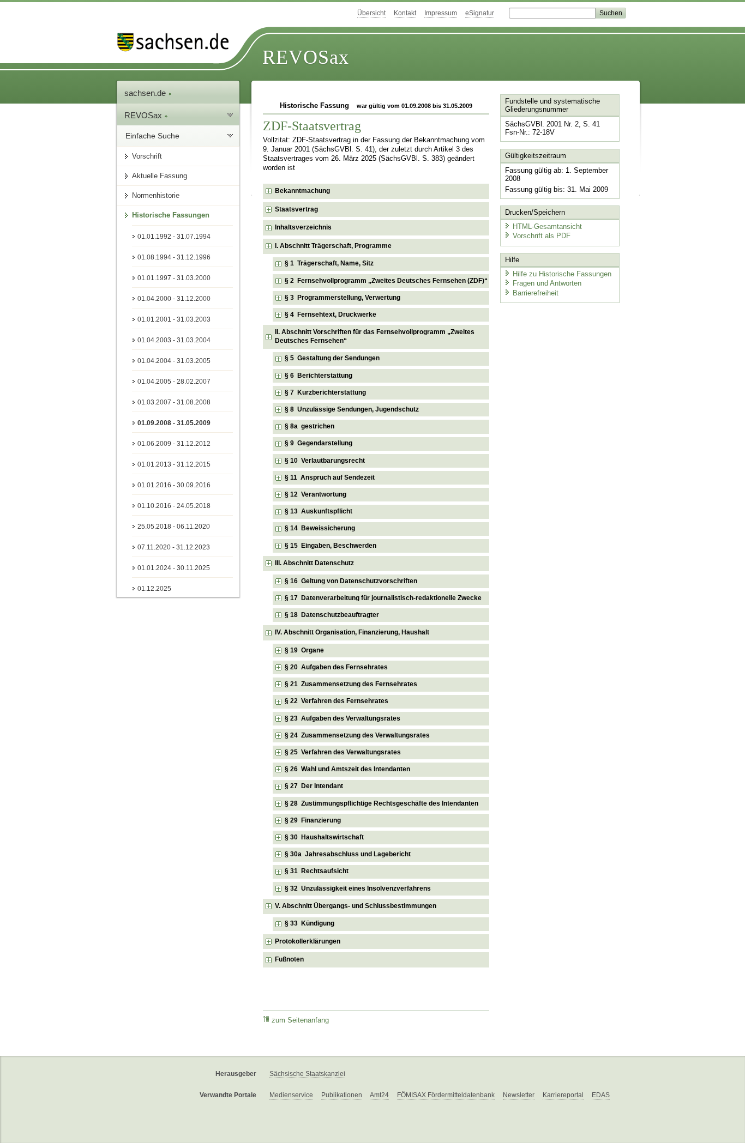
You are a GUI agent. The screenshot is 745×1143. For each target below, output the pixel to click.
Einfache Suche (152, 135)
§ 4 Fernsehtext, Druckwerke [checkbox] (330, 314)
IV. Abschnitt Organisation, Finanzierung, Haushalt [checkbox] (352, 632)
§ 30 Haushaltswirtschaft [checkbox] (324, 837)
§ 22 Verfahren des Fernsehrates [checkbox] (336, 701)
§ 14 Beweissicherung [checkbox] (320, 528)
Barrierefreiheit (535, 293)
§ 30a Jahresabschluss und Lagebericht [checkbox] (348, 854)
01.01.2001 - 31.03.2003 (174, 319)
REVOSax (305, 57)
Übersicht (371, 13)
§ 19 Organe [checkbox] (304, 650)
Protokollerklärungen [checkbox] (307, 941)
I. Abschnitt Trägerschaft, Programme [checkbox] (333, 246)
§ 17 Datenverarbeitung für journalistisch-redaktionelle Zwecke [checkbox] (383, 598)
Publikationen (341, 1095)
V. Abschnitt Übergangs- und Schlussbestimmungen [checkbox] (355, 906)
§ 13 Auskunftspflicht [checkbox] (318, 511)
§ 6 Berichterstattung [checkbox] (318, 375)
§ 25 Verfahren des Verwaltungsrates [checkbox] (343, 752)
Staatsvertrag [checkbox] (296, 209)
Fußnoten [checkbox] (289, 959)
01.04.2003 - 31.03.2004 (174, 340)
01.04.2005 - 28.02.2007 (174, 381)
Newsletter (518, 1095)
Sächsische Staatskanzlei (307, 1074)
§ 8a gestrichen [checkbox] (309, 426)
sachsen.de (146, 93)
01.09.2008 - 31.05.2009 (174, 423)
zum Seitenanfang (300, 1020)
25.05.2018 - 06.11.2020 (173, 526)
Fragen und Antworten (547, 283)
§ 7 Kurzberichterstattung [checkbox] (325, 392)
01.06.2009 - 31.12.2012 (174, 443)
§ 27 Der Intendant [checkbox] (314, 786)
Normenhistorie (155, 195)
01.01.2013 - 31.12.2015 (174, 464)
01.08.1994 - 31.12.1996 (174, 257)
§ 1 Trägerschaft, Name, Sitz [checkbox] (329, 263)
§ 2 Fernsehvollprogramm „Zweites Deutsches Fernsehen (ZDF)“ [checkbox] (386, 281)
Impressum (440, 13)
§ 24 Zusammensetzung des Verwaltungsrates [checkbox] (357, 735)
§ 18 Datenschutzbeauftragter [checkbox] (332, 615)
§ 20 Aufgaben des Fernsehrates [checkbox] (336, 667)
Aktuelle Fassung (159, 176)
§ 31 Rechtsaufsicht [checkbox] (317, 871)
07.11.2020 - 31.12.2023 (173, 547)
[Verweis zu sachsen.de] (177, 42)
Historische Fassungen (170, 215)
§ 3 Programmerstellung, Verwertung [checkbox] (342, 297)
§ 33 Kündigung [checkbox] (309, 923)
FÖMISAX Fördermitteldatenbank (446, 1095)
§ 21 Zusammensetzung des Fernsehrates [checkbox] (351, 684)
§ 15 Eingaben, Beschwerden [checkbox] (330, 545)
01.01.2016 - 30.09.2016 (174, 485)
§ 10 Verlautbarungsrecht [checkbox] (325, 460)
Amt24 (379, 1095)
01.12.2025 (154, 588)
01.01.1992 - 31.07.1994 (174, 236)
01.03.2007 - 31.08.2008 (174, 402)
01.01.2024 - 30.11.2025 (173, 568)
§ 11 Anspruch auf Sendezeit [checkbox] (330, 477)
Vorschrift (147, 156)
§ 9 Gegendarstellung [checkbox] (318, 443)
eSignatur (479, 13)
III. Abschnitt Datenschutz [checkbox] (314, 563)
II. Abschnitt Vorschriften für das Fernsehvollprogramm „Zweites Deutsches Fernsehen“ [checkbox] (374, 336)
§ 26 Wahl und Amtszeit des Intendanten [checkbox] (347, 769)
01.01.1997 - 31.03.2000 (174, 278)
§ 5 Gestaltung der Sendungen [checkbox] (332, 358)
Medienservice (291, 1095)
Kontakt (405, 13)
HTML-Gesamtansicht (547, 226)
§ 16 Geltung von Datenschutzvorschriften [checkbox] (351, 581)
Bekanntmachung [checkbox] (302, 191)
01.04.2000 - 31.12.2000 (174, 299)
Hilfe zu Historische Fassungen (562, 274)
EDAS (601, 1095)
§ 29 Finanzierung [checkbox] (313, 820)
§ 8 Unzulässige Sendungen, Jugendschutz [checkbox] (352, 409)
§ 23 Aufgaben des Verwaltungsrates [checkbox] (342, 718)
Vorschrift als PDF (541, 236)
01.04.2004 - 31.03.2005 (174, 361)
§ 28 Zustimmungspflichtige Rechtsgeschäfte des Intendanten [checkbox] (381, 803)
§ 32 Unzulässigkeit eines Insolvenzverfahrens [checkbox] (358, 888)
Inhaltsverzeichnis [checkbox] (303, 227)
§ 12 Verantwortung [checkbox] (315, 494)
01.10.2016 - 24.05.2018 (174, 506)
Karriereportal (563, 1095)
